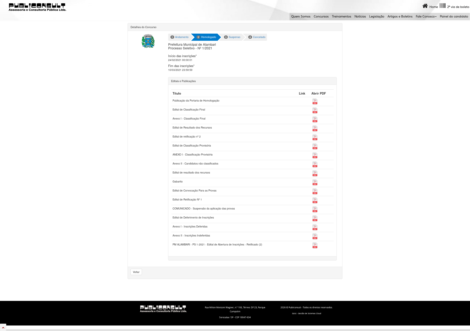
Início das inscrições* (182, 56)
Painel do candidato (454, 16)
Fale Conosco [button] (425, 16)
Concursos (321, 16)
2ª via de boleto (457, 7)
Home (433, 7)
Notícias (360, 16)
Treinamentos (341, 16)
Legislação (376, 16)
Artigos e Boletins (400, 16)
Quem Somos (300, 16)
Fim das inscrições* (181, 66)
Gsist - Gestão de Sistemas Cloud (306, 313)
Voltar (136, 272)
